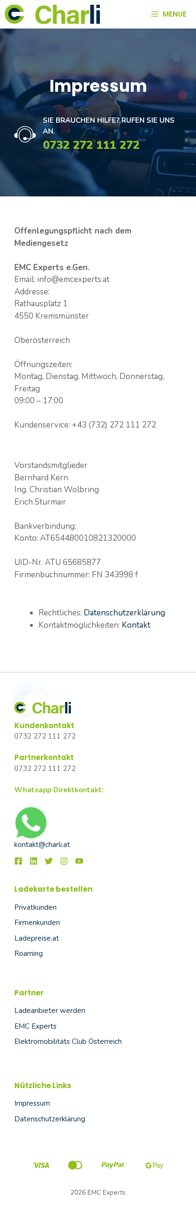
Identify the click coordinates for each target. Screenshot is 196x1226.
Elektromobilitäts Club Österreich (68, 1041)
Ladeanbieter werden (49, 1010)
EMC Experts (35, 1026)
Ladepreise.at (36, 938)
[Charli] (52, 14)
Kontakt (136, 625)
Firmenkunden (37, 922)
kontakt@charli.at (42, 844)
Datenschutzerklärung (124, 612)
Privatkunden (35, 907)
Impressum (32, 1103)
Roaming (28, 953)
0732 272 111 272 (91, 145)
